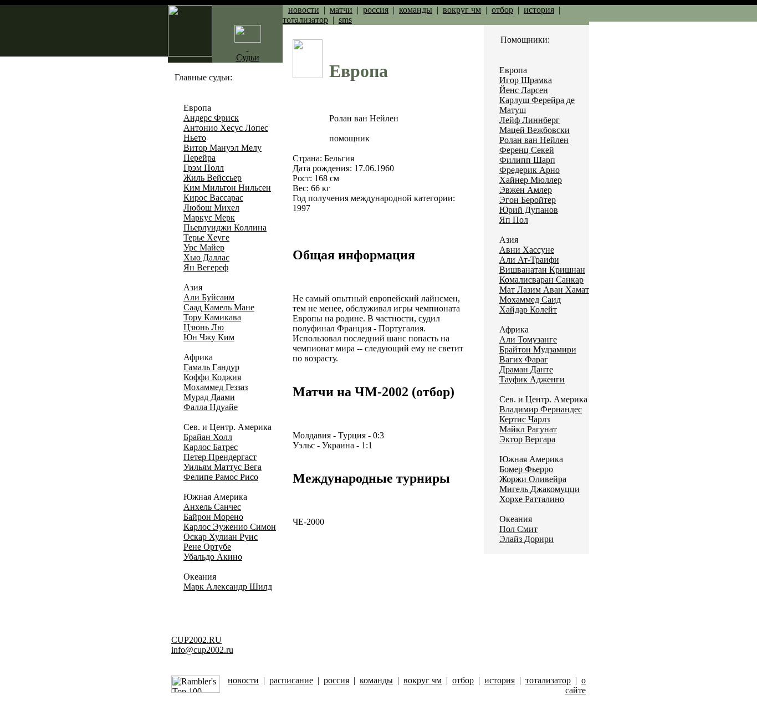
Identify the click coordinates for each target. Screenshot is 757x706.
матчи (341, 9)
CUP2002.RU (196, 639)
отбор (502, 9)
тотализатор (305, 19)
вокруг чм (462, 9)
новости (303, 9)
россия (375, 9)
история (539, 9)
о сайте (575, 685)
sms (345, 19)
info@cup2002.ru (202, 649)
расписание (291, 680)
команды (415, 9)
